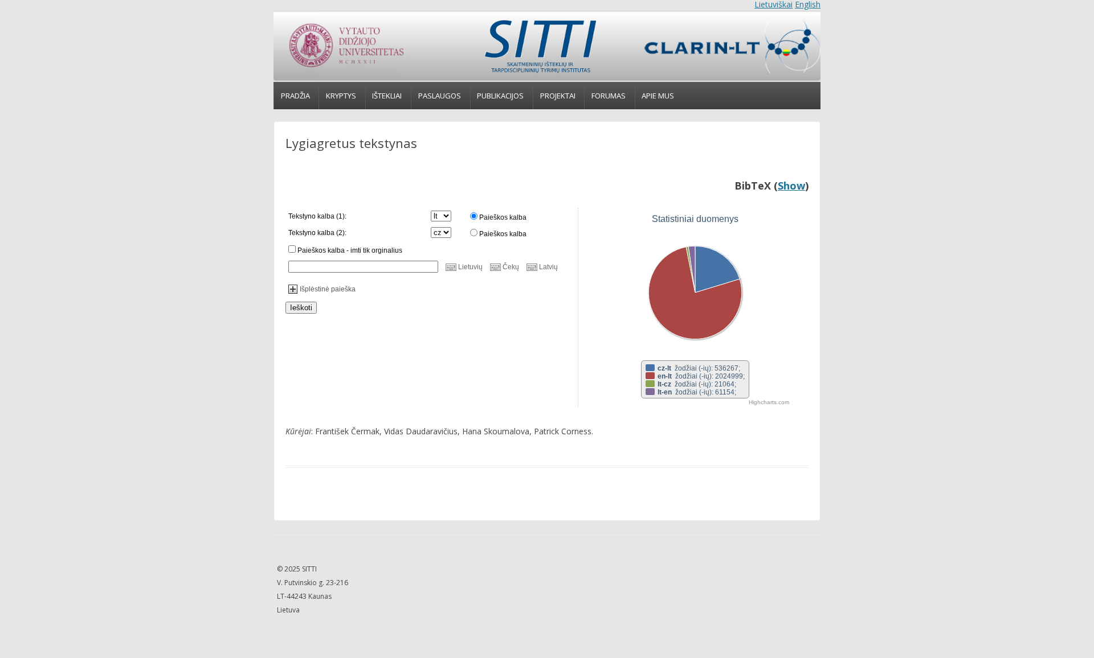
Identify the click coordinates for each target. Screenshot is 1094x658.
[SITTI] (539, 46)
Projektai (557, 96)
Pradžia (295, 96)
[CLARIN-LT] (727, 46)
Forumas (608, 96)
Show (791, 185)
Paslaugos (439, 96)
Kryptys (341, 96)
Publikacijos (500, 96)
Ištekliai (387, 96)
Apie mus (658, 96)
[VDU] (345, 46)
